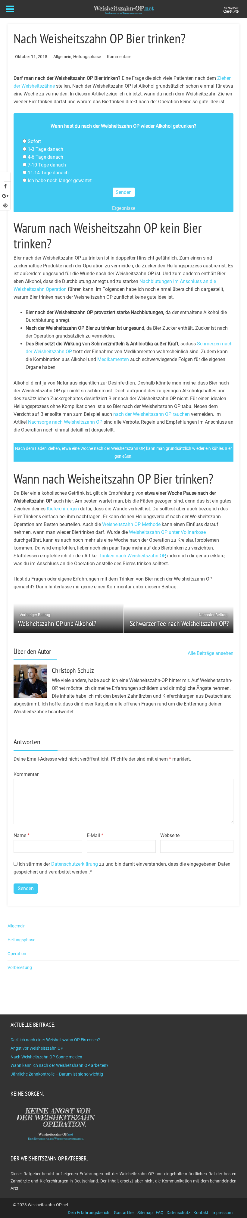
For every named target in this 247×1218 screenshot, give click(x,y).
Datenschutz (178, 1212)
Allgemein (62, 56)
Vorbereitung (20, 967)
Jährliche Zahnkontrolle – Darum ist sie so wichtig (57, 1074)
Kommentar (26, 774)
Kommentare (119, 56)
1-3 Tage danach (45, 149)
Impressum (222, 1212)
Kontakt (200, 1212)
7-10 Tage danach (47, 165)
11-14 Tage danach (48, 173)
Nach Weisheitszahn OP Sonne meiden (46, 1056)
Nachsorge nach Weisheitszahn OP (65, 422)
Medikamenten (113, 359)
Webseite (170, 835)
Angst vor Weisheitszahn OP (37, 1048)
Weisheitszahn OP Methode (131, 524)
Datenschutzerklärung (74, 864)
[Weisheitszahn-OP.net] (123, 9)
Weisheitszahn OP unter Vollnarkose (167, 532)
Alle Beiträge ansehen (210, 653)
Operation (17, 953)
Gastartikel (124, 1212)
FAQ (160, 1212)
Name (22, 835)
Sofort (34, 141)
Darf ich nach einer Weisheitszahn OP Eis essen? (55, 1039)
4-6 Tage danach (45, 157)
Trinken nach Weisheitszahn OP (132, 556)
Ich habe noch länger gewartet (60, 180)
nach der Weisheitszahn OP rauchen (151, 414)
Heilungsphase (87, 56)
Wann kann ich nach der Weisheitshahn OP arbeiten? (59, 1065)
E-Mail (95, 835)
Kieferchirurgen (63, 509)
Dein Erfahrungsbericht (89, 1212)
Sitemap (145, 1212)
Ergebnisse (123, 208)
